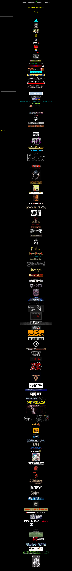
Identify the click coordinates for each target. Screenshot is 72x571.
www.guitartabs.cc (50, 101)
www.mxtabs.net (45, 101)
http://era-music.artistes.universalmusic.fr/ (35, 256)
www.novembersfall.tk (41, 569)
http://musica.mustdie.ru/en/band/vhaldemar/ (36, 541)
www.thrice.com (36, 527)
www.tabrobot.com (40, 101)
